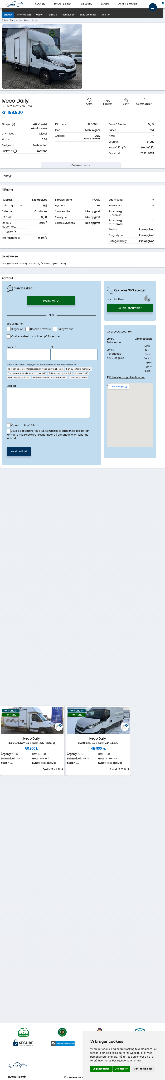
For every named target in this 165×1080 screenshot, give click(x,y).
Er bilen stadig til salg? (60, 373)
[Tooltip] (13, 124)
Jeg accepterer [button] (101, 1068)
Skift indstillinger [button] (142, 1068)
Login (105, 3)
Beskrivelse (69, 14)
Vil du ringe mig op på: (19, 377)
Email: (11, 347)
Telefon (106, 14)
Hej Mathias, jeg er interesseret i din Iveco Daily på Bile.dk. (35, 369)
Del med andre (80, 165)
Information (24, 14)
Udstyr (39, 14)
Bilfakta (53, 14)
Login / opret (51, 301)
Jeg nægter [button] (121, 1068)
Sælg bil (86, 3)
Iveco (27, 20)
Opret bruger (127, 3)
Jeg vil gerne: (15, 324)
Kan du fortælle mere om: (78, 369)
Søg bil (40, 3)
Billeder (8, 14)
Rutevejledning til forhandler (127, 377)
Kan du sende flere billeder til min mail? (27, 373)
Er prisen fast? (81, 373)
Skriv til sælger (88, 14)
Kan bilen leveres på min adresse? (50, 377)
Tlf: (52, 347)
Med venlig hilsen (78, 377)
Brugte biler (62, 3)
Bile (6, 20)
